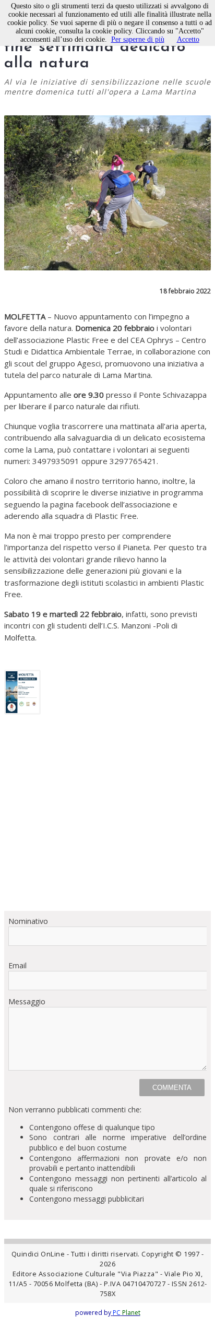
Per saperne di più (137, 39)
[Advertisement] (107, 816)
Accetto (188, 39)
